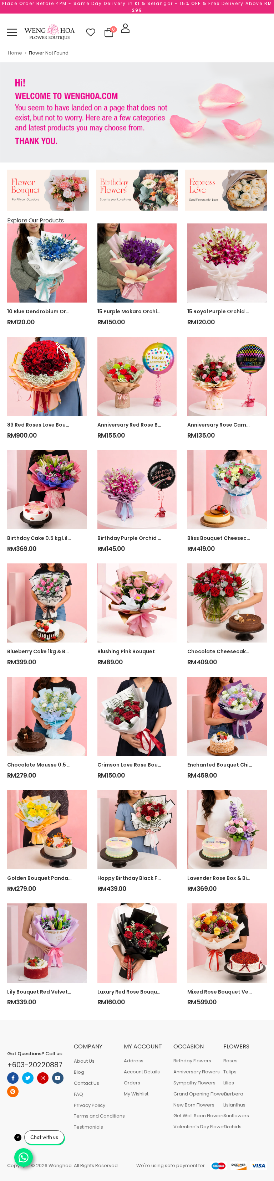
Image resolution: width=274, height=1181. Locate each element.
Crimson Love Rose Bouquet (133, 764)
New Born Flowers (193, 1105)
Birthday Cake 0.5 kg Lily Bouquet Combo (61, 538)
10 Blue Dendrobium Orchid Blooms (52, 311)
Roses (230, 1060)
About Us (84, 1061)
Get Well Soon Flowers (194, 1115)
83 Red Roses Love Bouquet (42, 424)
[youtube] (58, 1078)
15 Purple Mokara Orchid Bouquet (140, 311)
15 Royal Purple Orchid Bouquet (227, 311)
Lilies (228, 1082)
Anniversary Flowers (194, 1071)
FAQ (78, 1094)
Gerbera (233, 1093)
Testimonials (88, 1127)
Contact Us (86, 1083)
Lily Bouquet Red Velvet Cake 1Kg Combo (60, 991)
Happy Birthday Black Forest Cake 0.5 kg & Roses (161, 878)
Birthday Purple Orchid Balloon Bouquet (149, 538)
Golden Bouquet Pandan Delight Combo (59, 878)
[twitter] (28, 1078)
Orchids (232, 1126)
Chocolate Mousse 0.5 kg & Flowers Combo (64, 764)
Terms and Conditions (95, 1116)
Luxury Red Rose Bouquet (130, 991)
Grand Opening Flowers (194, 1093)
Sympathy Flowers (194, 1082)
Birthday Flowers (192, 1060)
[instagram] (43, 1078)
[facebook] (13, 1078)
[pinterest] (13, 1091)
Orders (132, 1082)
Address (133, 1060)
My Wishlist (136, 1093)
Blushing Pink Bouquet (126, 651)
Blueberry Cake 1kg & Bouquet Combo (56, 651)
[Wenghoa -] (49, 32)
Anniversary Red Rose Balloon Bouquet (147, 424)
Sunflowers (236, 1115)
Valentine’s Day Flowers (194, 1126)
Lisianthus (234, 1105)
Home (15, 53)
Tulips (230, 1071)
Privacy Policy (89, 1105)
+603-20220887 (34, 1065)
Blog (79, 1072)
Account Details (142, 1071)
